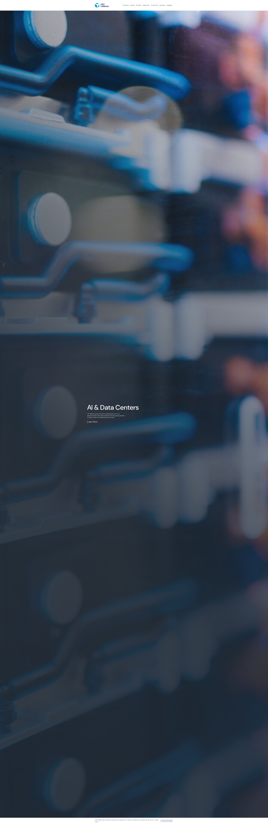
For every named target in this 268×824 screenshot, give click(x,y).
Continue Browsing (166, 821)
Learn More (92, 422)
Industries (146, 5)
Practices (154, 5)
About (132, 5)
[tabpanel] (134, 417)
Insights (169, 5)
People (138, 5)
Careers (162, 5)
